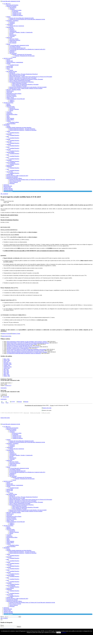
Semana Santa (9, 66)
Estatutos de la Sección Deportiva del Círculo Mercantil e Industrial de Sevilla (27, 19)
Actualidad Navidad (14, 65)
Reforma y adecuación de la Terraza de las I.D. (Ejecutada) (22, 78)
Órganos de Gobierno (11, 6)
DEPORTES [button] (6, 124)
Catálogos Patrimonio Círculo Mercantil (15, 98)
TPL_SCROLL (4, 618)
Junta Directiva (12, 7)
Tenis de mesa (9, 171)
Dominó (8, 139)
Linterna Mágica (10, 119)
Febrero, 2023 (6, 360)
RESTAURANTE (7, 186)
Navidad (8, 63)
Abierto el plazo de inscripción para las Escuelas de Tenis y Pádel (22, 344)
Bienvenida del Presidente (12, 5)
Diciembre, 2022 (7, 362)
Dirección (11, 28)
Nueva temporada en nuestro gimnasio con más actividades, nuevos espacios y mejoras (27, 341)
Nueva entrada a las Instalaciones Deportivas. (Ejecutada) (25, 84)
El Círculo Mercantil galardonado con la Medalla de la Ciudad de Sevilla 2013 (27, 49)
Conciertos (8, 111)
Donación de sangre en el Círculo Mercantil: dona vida (19, 345)
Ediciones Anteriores (14, 109)
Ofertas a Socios (10, 97)
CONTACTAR (7, 187)
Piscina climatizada (10, 162)
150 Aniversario (13, 53)
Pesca (7, 157)
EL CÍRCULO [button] (6, 3)
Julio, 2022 (6, 369)
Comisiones (12, 8)
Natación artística (10, 152)
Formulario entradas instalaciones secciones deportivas (18, 127)
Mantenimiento (12, 35)
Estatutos (8, 16)
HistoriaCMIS (9, 61)
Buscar (2, 625)
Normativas (12, 23)
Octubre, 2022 (6, 365)
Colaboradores (9, 24)
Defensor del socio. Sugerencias (16, 25)
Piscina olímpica (10, 165)
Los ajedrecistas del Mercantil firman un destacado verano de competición (24, 353)
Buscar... (3, 616)
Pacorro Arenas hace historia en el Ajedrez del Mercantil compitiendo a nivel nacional (26, 349)
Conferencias (9, 113)
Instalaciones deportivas (14, 40)
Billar (7, 136)
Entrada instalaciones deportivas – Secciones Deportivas (22, 128)
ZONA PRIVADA (8, 191)
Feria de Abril (9, 67)
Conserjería (12, 36)
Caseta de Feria (12, 41)
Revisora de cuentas (16, 10)
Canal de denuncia (13, 182)
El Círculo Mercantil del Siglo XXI (17, 48)
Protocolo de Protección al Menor (14, 178)
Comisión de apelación (17, 15)
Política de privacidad (35, 412)
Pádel (7, 154)
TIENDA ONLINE (8, 188)
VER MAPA (4, 388)
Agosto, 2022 (6, 368)
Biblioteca (8, 105)
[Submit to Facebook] (6, 333)
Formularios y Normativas (12, 20)
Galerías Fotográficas (11, 94)
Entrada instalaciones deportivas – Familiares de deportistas (22, 130)
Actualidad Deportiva (14, 132)
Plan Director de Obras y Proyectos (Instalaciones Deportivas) (23, 74)
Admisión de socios (16, 12)
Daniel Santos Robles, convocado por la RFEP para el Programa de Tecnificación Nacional (28, 342)
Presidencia (12, 29)
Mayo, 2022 (6, 372)
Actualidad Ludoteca (14, 122)
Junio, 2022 (6, 370)
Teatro (7, 115)
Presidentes (11, 51)
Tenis (7, 169)
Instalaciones (9, 37)
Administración (12, 31)
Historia (8, 44)
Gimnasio (8, 144)
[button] (4, 193)
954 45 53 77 (8, 385)
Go (19, 616)
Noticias (14, 57)
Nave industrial (12, 42)
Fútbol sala (8, 141)
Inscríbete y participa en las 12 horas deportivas (18, 348)
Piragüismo (9, 160)
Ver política (63, 632)
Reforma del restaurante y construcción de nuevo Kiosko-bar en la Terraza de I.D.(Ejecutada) (30, 76)
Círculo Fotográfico (10, 123)
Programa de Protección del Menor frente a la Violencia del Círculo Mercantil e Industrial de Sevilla (32, 179)
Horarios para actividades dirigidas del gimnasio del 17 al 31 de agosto (23, 346)
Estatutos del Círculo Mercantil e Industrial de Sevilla (21, 18)
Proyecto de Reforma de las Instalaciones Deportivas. (21, 81)
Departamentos (9, 27)
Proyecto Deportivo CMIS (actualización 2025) (17, 175)
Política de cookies (45, 412)
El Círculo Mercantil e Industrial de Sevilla (19, 45)
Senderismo (9, 166)
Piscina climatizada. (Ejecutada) (19, 85)
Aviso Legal (26, 412)
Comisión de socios (16, 14)
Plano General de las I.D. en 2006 (17, 75)
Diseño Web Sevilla (5, 417)
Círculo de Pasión (10, 106)
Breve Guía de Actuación (15, 180)
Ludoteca (8, 121)
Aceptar (58, 632)
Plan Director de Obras (11, 71)
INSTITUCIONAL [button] (8, 58)
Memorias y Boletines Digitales (13, 89)
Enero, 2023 (6, 361)
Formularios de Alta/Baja (12, 177)
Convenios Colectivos (11, 96)
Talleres (8, 117)
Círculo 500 (9, 92)
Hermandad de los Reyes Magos (13, 93)
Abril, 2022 (6, 373)
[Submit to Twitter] (15, 333)
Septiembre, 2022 (7, 366)
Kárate (7, 147)
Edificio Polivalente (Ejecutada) (19, 83)
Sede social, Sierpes (13, 38)
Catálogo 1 (11, 100)
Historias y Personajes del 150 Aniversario (22, 54)
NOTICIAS (6, 184)
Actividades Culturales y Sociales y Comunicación (20, 32)
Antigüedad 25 (12, 50)
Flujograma (12, 183)
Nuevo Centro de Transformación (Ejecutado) (19, 80)
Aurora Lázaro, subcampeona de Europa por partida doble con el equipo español (25, 350)
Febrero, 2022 (6, 375)
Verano (8, 68)
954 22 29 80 (6, 396)
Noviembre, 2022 (7, 364)
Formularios (12, 22)
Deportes (11, 33)
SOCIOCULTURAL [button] (8, 102)
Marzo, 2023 (6, 359)
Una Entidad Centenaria (14, 46)
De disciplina (15, 11)
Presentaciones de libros (11, 114)
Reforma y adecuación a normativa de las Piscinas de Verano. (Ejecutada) (26, 79)
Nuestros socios (10, 91)
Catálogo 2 (11, 101)
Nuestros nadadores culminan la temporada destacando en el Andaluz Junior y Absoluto (27, 352)
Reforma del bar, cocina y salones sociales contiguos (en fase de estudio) (25, 88)
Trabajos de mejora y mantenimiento (14, 62)
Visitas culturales (10, 118)
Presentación (12, 108)
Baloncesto (8, 134)
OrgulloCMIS (9, 174)
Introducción (12, 72)
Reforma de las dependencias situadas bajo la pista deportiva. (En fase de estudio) (28, 87)
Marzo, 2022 (6, 374)
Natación (8, 149)
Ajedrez (8, 131)
